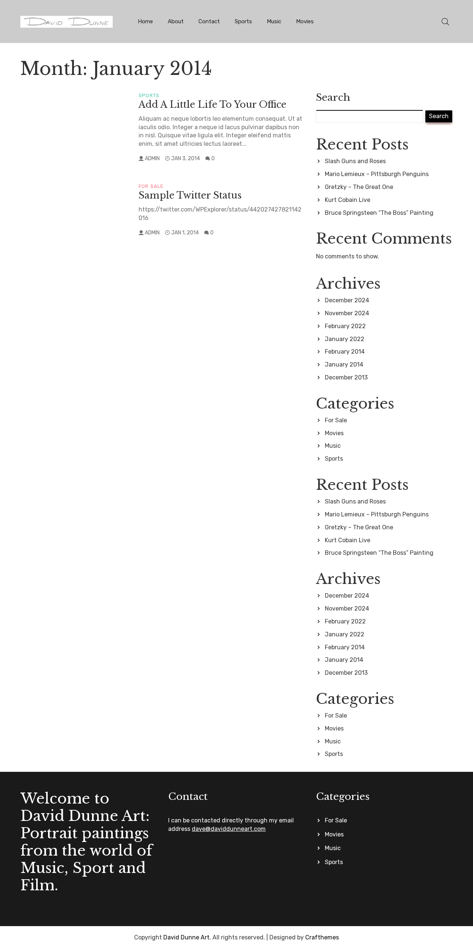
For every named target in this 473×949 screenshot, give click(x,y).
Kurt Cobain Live (347, 199)
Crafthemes (322, 937)
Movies (305, 21)
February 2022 (345, 326)
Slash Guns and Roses (355, 161)
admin (152, 158)
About (176, 21)
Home (145, 21)
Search (333, 97)
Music (274, 21)
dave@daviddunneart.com (229, 828)
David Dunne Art (186, 937)
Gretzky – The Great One (359, 186)
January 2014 (344, 364)
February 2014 (345, 351)
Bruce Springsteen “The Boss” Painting (379, 212)
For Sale (151, 186)
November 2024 (347, 313)
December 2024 (347, 300)
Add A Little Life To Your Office (212, 104)
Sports (243, 21)
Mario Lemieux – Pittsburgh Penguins (377, 174)
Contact (209, 21)
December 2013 (346, 377)
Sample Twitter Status (190, 195)
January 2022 (344, 339)
